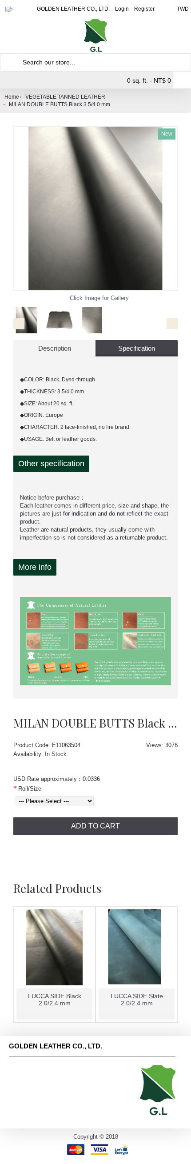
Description (54, 348)
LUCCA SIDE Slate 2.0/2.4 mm (137, 999)
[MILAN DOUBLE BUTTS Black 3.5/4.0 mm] (95, 208)
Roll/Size (29, 788)
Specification (136, 348)
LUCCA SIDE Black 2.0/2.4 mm (54, 999)
